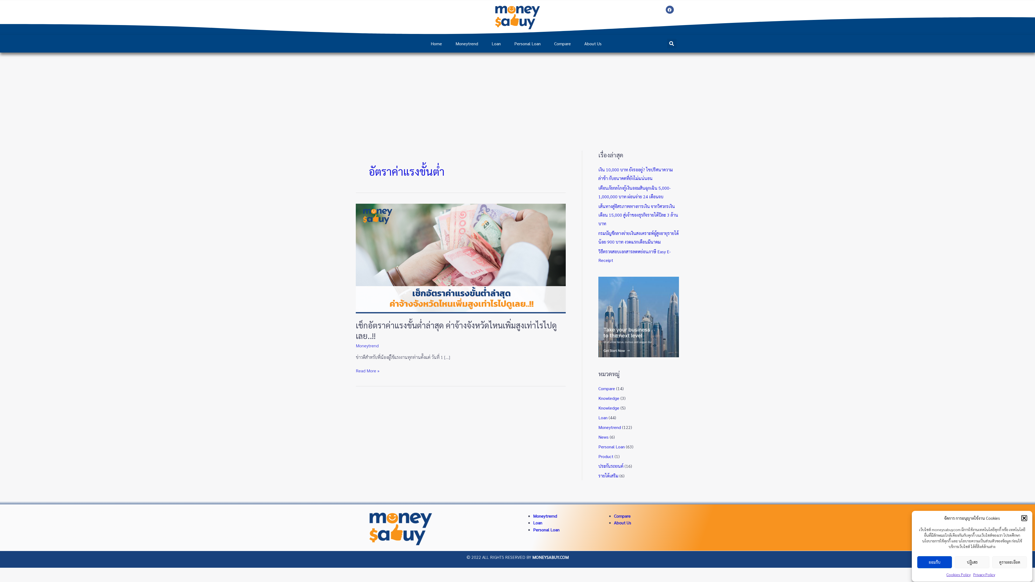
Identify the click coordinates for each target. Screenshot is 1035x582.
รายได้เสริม (608, 476)
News (603, 437)
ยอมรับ (934, 562)
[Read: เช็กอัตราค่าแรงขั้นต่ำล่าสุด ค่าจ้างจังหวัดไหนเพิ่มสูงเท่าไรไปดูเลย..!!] (461, 258)
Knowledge (608, 398)
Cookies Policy (959, 574)
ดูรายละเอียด (1009, 562)
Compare (562, 43)
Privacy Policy (984, 574)
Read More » (368, 370)
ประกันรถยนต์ (610, 466)
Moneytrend (467, 43)
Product (605, 456)
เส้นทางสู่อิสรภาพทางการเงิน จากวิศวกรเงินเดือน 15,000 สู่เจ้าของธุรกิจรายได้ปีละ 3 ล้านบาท (638, 214)
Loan (496, 43)
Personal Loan (527, 43)
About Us (593, 43)
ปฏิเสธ (972, 562)
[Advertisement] (517, 93)
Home (436, 43)
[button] (1024, 518)
